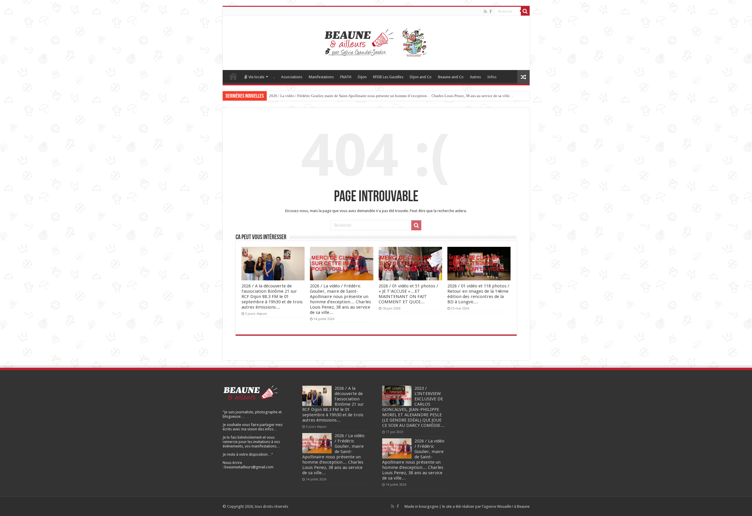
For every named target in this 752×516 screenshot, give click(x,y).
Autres (475, 77)
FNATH (345, 77)
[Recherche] (525, 11)
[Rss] (485, 11)
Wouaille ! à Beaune (513, 506)
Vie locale (256, 77)
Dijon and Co (421, 77)
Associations (291, 77)
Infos (491, 77)
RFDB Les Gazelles (388, 77)
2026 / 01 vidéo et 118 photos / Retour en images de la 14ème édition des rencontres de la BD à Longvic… (478, 293)
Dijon (362, 77)
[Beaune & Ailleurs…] (376, 42)
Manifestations (321, 77)
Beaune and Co (451, 77)
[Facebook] (490, 11)
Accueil (233, 76)
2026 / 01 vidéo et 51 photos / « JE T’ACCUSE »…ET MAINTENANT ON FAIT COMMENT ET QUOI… (408, 293)
